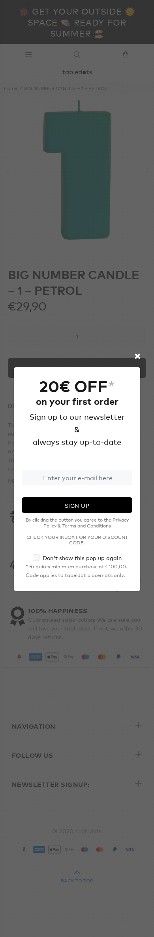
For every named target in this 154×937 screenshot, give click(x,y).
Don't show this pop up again (82, 557)
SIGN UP (77, 505)
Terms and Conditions (86, 525)
